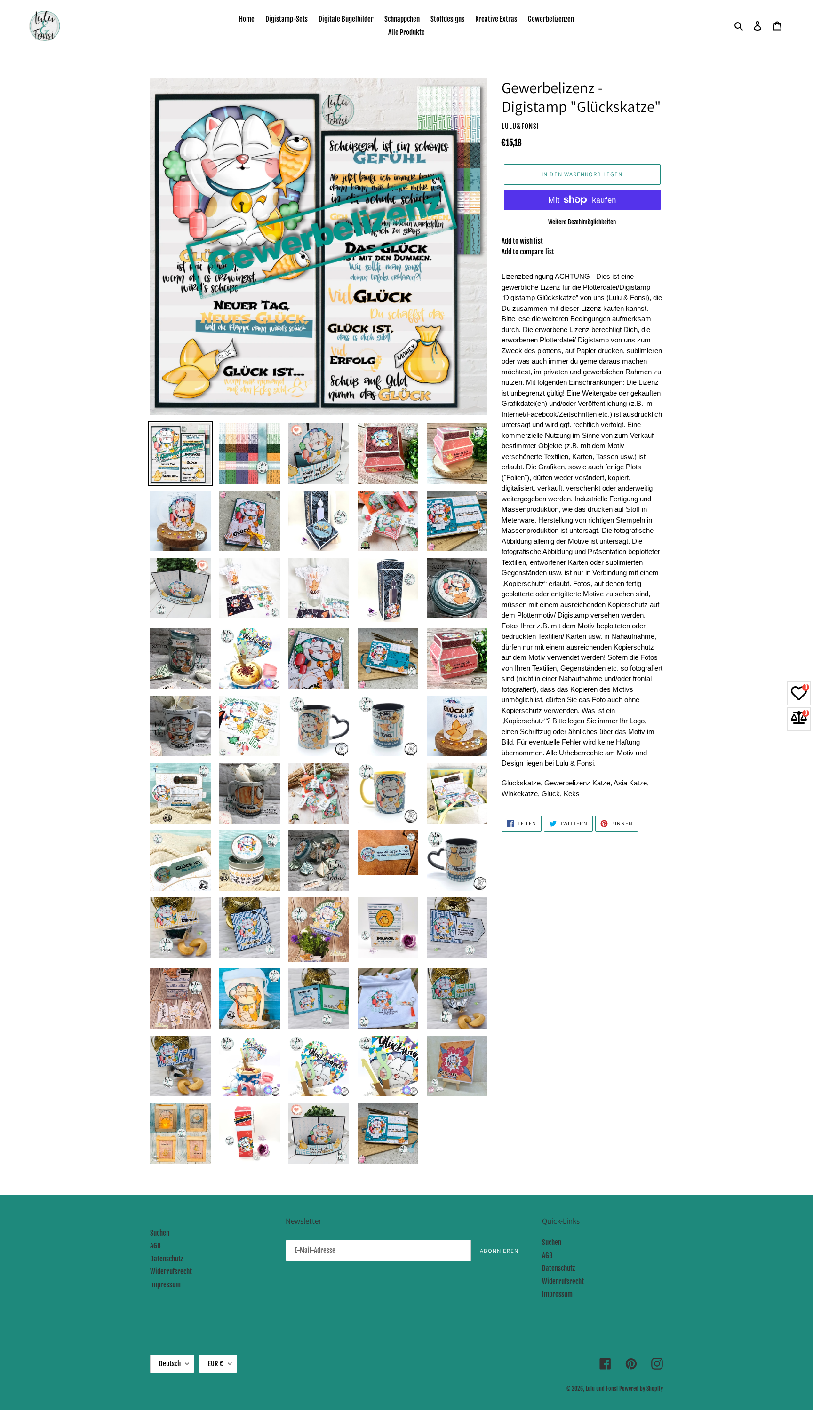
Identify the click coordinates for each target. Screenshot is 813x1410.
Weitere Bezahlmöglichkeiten (582, 222)
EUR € (215, 1363)
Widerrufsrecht (171, 1271)
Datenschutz (166, 1258)
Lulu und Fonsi (602, 1388)
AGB (155, 1245)
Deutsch (170, 1363)
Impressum (165, 1284)
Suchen (159, 1232)
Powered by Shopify (641, 1388)
